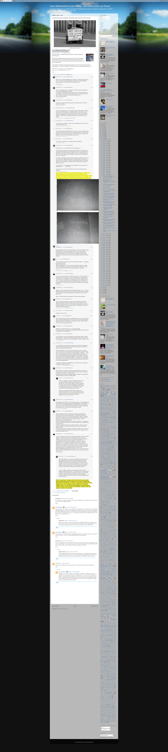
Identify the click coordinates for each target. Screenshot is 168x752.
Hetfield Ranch (106, 506)
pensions (102, 610)
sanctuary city (102, 655)
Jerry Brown (112, 525)
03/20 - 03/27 (106, 266)
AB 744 (106, 388)
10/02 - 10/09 (106, 160)
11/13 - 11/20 (105, 150)
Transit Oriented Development (110, 706)
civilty (115, 433)
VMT (106, 715)
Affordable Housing (108, 394)
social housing (105, 678)
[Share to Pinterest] (77, 491)
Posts (103, 17)
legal (108, 543)
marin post (108, 560)
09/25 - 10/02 (106, 162)
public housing (104, 634)
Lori (67, 395)
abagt (101, 391)
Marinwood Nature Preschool (109, 572)
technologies (102, 700)
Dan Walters (102, 451)
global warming (102, 497)
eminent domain (104, 474)
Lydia (62, 284)
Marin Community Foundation (110, 555)
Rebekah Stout (59, 399)
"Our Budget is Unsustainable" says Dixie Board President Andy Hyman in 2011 (110, 367)
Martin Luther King (103, 582)
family (109, 483)
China (105, 430)
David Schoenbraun (112, 453)
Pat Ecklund (104, 609)
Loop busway (107, 546)
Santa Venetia (109, 655)
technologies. (109, 700)
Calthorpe (102, 424)
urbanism (114, 712)
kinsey (110, 534)
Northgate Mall (107, 601)
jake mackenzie (110, 523)
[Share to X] (75, 491)
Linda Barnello (58, 145)
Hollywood (106, 509)
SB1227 (101, 659)
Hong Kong (109, 510)
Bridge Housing (109, 417)
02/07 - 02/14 (106, 276)
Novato (103, 602)
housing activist (104, 511)
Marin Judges (102, 560)
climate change (103, 435)
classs (114, 434)
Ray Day (111, 636)
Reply (56, 503)
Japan (105, 524)
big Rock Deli (113, 409)
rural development (113, 650)
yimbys (111, 721)
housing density (112, 511)
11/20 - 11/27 (105, 148)
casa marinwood (103, 428)
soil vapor (102, 679)
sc (111, 661)
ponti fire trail (111, 621)
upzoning (114, 710)
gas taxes (113, 493)
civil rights (107, 433)
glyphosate (113, 497)
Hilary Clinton (112, 507)
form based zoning (105, 487)
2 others (67, 118)
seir (112, 665)
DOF (104, 465)
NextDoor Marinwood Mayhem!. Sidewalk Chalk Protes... (109, 220)
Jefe (56, 563)
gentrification (109, 494)
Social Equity (112, 676)
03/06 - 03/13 (106, 270)
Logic (102, 546)
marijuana (112, 552)
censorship (113, 428)
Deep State (108, 454)
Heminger (111, 505)
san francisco (104, 652)
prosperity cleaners (110, 631)
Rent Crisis (109, 642)
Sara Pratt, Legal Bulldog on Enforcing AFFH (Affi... (108, 177)
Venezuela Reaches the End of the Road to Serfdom (109, 205)
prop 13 (112, 629)
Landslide (107, 538)
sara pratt (114, 655)
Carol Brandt (107, 427)
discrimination (108, 461)
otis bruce (111, 606)
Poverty (113, 624)
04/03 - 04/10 (106, 263)
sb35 (115, 659)
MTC (112, 593)
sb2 (109, 659)
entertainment (104, 477)
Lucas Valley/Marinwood (66, 52)
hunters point (107, 518)
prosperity (103, 631)
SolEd (110, 679)
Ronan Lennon (58, 310)
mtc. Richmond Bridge (104, 596)
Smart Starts (112, 675)
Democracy (110, 456)
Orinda (107, 606)
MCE (105, 583)
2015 (103, 287)
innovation (105, 520)
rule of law (106, 650)
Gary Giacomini (103, 492)
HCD (103, 505)
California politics (105, 422)
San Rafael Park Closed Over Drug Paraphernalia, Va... (109, 226)
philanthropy (112, 611)
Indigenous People (111, 519)
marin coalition (106, 554)
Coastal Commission (111, 437)
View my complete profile (105, 381)
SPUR (109, 683)
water (110, 716)
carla (102, 427)
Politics (113, 620)
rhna (101, 644)
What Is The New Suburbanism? (109, 107)
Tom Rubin (108, 702)
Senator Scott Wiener (109, 667)
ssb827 (112, 683)
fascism (101, 484)
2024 (103, 124)
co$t (105, 437)
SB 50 (101, 657)
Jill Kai (60, 378)
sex (108, 669)
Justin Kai (58, 315)
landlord (101, 538)
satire (103, 656)
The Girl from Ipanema (107, 178)
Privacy (108, 627)
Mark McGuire (112, 581)
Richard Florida (113, 644)
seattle (101, 665)
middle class (113, 588)
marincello (102, 563)
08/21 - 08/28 (106, 171)
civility (111, 433)
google (101, 498)
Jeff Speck (107, 525)
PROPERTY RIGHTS (112, 630)
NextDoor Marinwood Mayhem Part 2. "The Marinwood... (109, 197)
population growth (111, 622)
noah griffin (102, 601)
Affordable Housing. (107, 397)
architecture (114, 404)
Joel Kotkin (109, 527)
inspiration (110, 520)
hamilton (101, 503)
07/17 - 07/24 (106, 237)
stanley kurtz (104, 685)
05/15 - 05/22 (106, 252)
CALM (107, 423)
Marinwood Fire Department (106, 564)
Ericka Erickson (109, 479)
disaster (103, 461)
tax (105, 697)
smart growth (113, 674)
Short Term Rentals (103, 670)
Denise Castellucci (55, 52)
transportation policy (107, 707)
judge (108, 529)
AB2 (112, 388)
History (101, 509)
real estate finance (107, 637)
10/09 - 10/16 (106, 159)
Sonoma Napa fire (111, 680)
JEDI (114, 524)
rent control (104, 642)
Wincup (101, 721)
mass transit (111, 582)
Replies (58, 518)
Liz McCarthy (108, 545)
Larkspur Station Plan (105, 539)
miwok (111, 592)
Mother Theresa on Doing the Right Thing (110, 42)
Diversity (114, 462)
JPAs (104, 529)
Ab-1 (109, 388)
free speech (58, 492)
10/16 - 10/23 (106, 157)
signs (115, 670)
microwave (108, 588)
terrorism (104, 701)
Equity (111, 478)
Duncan (54, 74)
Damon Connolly (105, 449)
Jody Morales (58, 87)
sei (109, 665)
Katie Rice (102, 533)
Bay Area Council (105, 408)
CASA (112, 427)
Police (101, 618)
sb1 (114, 657)
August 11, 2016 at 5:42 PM (74, 571)
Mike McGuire (102, 591)
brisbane (102, 418)
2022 (103, 128)
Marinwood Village (105, 577)
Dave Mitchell (112, 452)
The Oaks (109, 701)
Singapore (112, 671)
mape (107, 550)
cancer (113, 424)
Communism (102, 439)
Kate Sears (102, 532)
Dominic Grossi (103, 466)
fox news (110, 487)
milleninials (108, 591)
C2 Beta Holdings (103, 421)
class (110, 434)
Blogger (91, 742)
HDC (107, 505)
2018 (103, 135)
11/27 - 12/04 (106, 146)
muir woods (112, 596)
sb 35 (108, 656)
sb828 (107, 661)
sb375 (103, 660)
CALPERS (112, 423)
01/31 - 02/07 (106, 278)
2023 (103, 126)
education (102, 472)
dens (101, 458)
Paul (62, 84)
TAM (110, 696)
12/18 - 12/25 (106, 141)
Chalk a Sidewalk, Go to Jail (108, 188)
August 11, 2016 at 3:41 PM (63, 563)
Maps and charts (103, 29)
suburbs (102, 690)
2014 (103, 289)
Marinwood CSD (105, 566)
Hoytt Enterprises (109, 515)
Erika (69, 126)
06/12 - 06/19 (106, 245)
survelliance (102, 693)
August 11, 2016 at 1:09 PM (70, 532)
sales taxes (114, 651)
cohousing (102, 438)
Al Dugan (107, 398)
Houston (101, 515)
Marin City (106, 553)
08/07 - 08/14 (106, 174)
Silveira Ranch (105, 671)
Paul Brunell (58, 76)
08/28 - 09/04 (106, 169)
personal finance (110, 610)
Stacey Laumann (113, 684)
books (107, 414)
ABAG (104, 390)
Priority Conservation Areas (106, 625)
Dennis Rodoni (111, 457)
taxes (109, 697)
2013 (103, 291)
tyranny (101, 710)
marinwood (63, 492)
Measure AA (108, 585)
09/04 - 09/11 (106, 167)
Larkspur (112, 538)
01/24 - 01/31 (106, 280)
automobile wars (103, 407)
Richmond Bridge (112, 645)
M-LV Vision (106, 549)
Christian (63, 126)
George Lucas (111, 496)
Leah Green (106, 541)
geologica (105, 496)
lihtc (105, 544)
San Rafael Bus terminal (109, 654)
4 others (66, 365)
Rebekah (59, 118)
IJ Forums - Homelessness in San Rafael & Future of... (109, 214)
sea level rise (107, 664)
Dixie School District (111, 463)
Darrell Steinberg (109, 451)
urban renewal (108, 712)
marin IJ (113, 559)
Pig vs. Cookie (109, 83)
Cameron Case (108, 424)
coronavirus (104, 443)
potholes (107, 624)
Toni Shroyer (109, 703)
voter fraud (110, 715)
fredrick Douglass (108, 488)
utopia (108, 713)
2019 (103, 133)
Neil (72, 307)
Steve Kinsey (110, 687)
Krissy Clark (108, 535)
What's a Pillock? (106, 187)
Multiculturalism (102, 597)
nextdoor (107, 600)
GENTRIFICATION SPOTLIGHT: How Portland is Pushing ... (109, 181)
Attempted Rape (111, 405)
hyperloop (113, 518)
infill (101, 520)
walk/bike (106, 716)
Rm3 (111, 646)
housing (114, 510)
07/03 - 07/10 (106, 240)
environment (103, 478)
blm (109, 412)
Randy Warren (105, 636)
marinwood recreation (109, 576)
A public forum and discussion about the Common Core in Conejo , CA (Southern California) (110, 346)
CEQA (104, 429)
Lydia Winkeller (59, 273)
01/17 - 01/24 (106, 282)
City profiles (111, 432)
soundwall (102, 682)
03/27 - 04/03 (106, 264)
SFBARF (112, 669)
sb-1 (110, 657)
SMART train (103, 676)
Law (106, 540)
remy (107, 641)
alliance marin (113, 398)
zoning (106, 722)
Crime (110, 446)
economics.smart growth (104, 471)
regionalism (108, 640)
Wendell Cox (110, 717)
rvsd (102, 651)
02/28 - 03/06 (106, 271)
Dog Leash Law (110, 465)
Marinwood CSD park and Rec (107, 567)
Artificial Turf (104, 405)
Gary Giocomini (110, 492)
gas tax (108, 493)
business (112, 419)
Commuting (104, 441)
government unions (103, 500)
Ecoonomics (113, 471)
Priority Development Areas (107, 626)
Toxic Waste (102, 31)
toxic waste (104, 705)
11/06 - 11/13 (105, 152)
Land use (111, 536)
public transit (111, 634)
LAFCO (113, 535)
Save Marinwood (59, 507)
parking (111, 607)
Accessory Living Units (109, 391)
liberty (101, 544)
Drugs (112, 467)
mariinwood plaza (106, 552)
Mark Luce (106, 581)
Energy (108, 475)
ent (113, 475)
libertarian (112, 543)
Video (101, 715)
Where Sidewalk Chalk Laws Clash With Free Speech (108, 202)
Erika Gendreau (59, 120)
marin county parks (108, 558)
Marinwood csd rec (103, 568)
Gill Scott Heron (109, 99)
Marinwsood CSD (103, 580)
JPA (101, 529)
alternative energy (105, 399)
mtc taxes (113, 595)
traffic (110, 705)
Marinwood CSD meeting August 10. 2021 (110, 55)
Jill (56, 118)
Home (75, 606)
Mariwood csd (110, 580)
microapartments (109, 587)
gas (104, 493)
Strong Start (113, 689)
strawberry (102, 688)
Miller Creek (104, 592)
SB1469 (105, 659)
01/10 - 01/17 (106, 283)
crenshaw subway (104, 446)
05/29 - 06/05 (106, 249)
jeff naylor (102, 525)
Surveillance (109, 692)
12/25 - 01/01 (106, 140)
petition (107, 611)
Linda (60, 74)
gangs (112, 491)
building (108, 419)
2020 (103, 131)
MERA (107, 586)
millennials (113, 591)
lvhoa (115, 548)
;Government (103, 385)
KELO (108, 533)
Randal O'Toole (112, 635)
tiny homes (102, 702)
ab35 (115, 388)
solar (106, 679)
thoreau (113, 701)
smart (106, 674)
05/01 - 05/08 (106, 256)
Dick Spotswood (105, 459)
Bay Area (114, 407)
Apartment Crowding (104, 404)
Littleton (103, 545)
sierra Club (111, 670)
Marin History (107, 559)
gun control (112, 502)
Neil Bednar (58, 299)
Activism (102, 392)
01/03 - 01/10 (106, 285)
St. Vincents (106, 684)
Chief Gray (110, 429)
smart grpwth (105, 675)
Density (105, 458)
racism (105, 635)
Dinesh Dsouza (113, 459)
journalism (113, 528)
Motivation (103, 593)
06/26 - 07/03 (106, 242)
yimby (105, 721)
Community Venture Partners (111, 439)
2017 (103, 136)
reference (101, 640)
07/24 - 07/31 (106, 235)
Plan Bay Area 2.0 (109, 614)
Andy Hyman (110, 402)
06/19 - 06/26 (106, 244)
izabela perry (104, 523)
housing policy (112, 514)
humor (101, 518)
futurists (108, 491)
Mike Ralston (58, 128)
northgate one (113, 601)
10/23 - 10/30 (106, 155)
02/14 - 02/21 (106, 275)
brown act (108, 418)
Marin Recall (113, 560)
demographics (103, 457)
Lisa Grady (114, 544)
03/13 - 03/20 (106, 268)
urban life (102, 712)
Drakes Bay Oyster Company (105, 467)
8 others (64, 74)
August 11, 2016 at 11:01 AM (70, 520)
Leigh (62, 118)
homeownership (103, 510)
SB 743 (105, 657)
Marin (101, 553)
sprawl (105, 683)
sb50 (107, 660)
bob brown (111, 413)
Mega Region (102, 586)
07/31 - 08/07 (106, 233)
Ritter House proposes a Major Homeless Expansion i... (109, 223)
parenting (106, 607)
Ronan (58, 323)
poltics (106, 621)
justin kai (112, 530)
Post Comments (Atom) (63, 608)
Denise (71, 74)
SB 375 (112, 656)
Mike (58, 126)
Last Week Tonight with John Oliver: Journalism (109, 185)
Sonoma (105, 680)
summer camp (109, 690)
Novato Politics (109, 602)
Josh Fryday (107, 528)
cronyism (110, 447)
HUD (101, 516)
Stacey (61, 307)
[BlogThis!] (73, 491)
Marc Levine (113, 550)
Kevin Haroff (112, 533)
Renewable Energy (113, 641)
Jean (61, 270)
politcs (108, 618)
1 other (66, 307)
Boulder (111, 414)
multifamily (109, 597)
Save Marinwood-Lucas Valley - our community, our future (80, 6)
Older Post (94, 606)
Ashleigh (73, 118)
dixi (103, 463)
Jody (57, 84)
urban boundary (105, 711)
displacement (107, 462)
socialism (112, 678)
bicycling (107, 409)
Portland (101, 624)
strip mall (107, 689)
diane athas (114, 458)
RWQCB (106, 651)
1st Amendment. (112, 385)
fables (105, 482)
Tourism (114, 703)
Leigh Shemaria (59, 342)
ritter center (105, 646)
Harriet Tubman (113, 503)
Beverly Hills (102, 409)
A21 (101, 388)
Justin (58, 270)
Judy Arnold (113, 529)
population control (103, 622)
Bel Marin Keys (112, 408)
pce (113, 609)
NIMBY (112, 600)
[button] (53, 72)
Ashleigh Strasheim (59, 107)
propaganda (102, 630)
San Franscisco (110, 652)
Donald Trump (110, 466)
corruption (110, 443)
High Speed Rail (105, 507)
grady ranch (104, 502)
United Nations (107, 710)
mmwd (115, 592)
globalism (107, 497)
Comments (104, 19)
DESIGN (109, 458)
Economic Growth (108, 468)
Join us (101, 26)
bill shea (106, 412)
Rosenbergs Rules (109, 649)
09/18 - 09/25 (106, 164)
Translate (110, 737)
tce (113, 698)
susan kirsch (103, 694)
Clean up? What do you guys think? (60, 51)
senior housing (103, 669)
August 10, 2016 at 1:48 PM (67, 498)
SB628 (112, 660)
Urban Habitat (112, 711)
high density (113, 506)
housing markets (104, 514)
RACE (101, 635)
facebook (111, 482)
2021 (103, 129)
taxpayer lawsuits (108, 698)
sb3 (111, 659)
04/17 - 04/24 (106, 259)
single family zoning (104, 672)
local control (113, 545)
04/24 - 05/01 (106, 258)
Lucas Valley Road (109, 548)
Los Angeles (102, 548)
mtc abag (108, 595)
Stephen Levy (110, 685)
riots (101, 646)
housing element (104, 513)
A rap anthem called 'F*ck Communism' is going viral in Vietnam (106, 90)
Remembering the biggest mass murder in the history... (109, 212)
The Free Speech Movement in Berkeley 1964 (109, 191)
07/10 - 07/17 (106, 239)
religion (114, 640)
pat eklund (109, 609)
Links (101, 27)
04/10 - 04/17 (106, 261)
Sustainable (102, 696)
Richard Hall (104, 645)
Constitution (114, 442)
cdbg (109, 428)
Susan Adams (109, 693)
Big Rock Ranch (104, 410)
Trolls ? (107, 64)
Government (109, 498)
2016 (103, 138)
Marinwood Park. (113, 573)
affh (111, 392)
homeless (111, 509)
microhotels (102, 588)
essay (115, 479)
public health (113, 632)
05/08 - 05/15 (106, 254)
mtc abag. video (103, 595)
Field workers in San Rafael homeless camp (108, 199)
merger (110, 586)
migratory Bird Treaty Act (110, 590)
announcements (103, 403)
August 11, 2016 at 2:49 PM (67, 540)
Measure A (102, 585)
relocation (103, 641)
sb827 (101, 661)
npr (115, 602)
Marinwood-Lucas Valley (106, 578)
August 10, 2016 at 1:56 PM (70, 507)
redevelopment (110, 639)
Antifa (113, 403)
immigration (102, 519)
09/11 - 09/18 (106, 165)
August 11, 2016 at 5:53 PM (71, 551)
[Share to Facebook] (76, 491)
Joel (57, 74)
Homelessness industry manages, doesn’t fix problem (107, 208)
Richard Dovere (106, 644)
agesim (113, 397)
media (113, 585)
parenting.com (82, 290)
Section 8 (106, 665)
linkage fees (109, 544)
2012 (103, 292)
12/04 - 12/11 (106, 145)
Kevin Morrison (103, 534)
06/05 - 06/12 (106, 247)
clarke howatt (104, 434)
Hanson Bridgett (106, 503)
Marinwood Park (103, 573)
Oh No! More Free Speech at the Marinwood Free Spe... (109, 194)
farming (113, 483)
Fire (106, 484)
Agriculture (102, 398)
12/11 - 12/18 (106, 143)
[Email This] (72, 491)
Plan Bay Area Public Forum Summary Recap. (110, 356)
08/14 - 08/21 (106, 172)
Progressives (107, 629)
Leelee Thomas (103, 543)
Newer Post (55, 606)
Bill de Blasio (111, 410)
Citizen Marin (103, 432)
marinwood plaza (106, 574)
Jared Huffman (109, 524)
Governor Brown (103, 501)
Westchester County (104, 720)
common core (109, 438)
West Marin (112, 718)
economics (103, 470)
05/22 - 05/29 (106, 251)
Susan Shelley (111, 694)
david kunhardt (103, 453)
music (113, 597)
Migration (103, 590)
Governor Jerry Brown (112, 501)
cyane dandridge (107, 448)
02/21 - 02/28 (106, 273)
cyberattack (114, 448)
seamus (113, 664)
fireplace (110, 484)
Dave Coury (106, 452)
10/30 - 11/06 (106, 153)
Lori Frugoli (113, 546)
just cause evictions (105, 530)
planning (102, 615)
